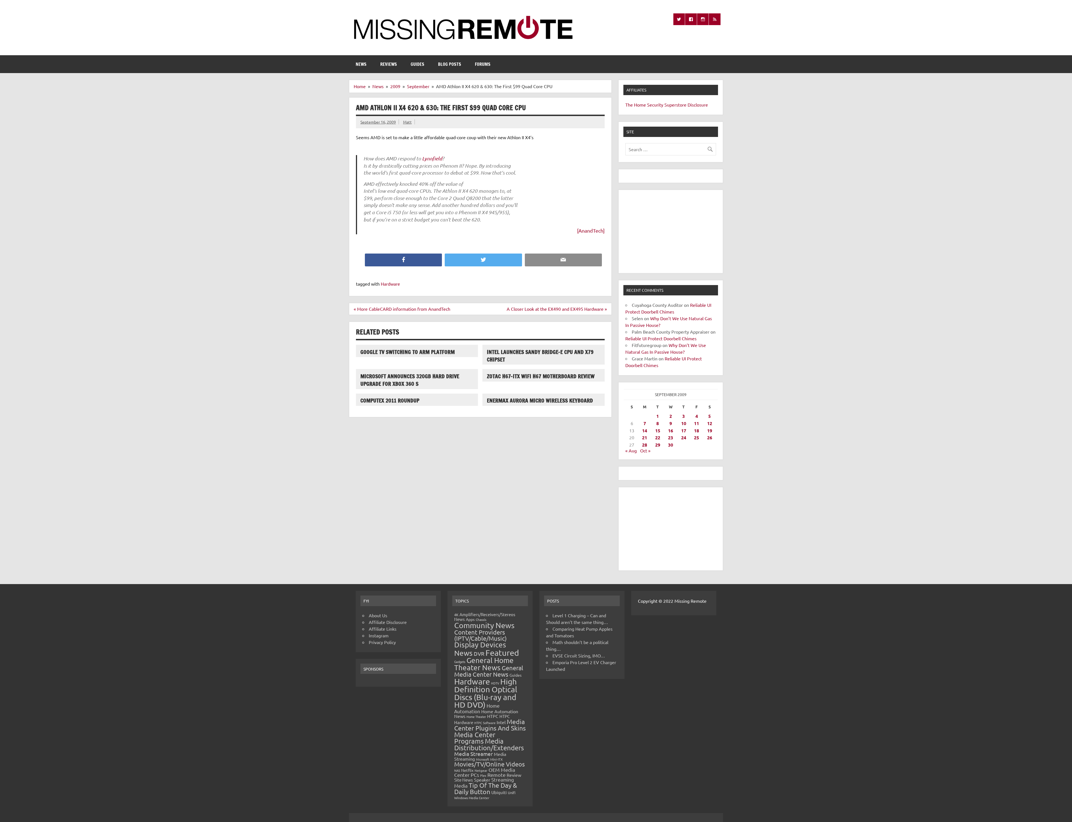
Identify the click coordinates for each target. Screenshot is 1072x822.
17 (683, 430)
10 (683, 423)
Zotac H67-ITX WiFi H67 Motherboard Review (541, 376)
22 (657, 437)
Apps (470, 619)
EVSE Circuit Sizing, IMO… (578, 655)
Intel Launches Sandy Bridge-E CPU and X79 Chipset (540, 355)
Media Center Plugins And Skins (490, 724)
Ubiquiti (499, 792)
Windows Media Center (471, 798)
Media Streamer (473, 753)
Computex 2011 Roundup (389, 400)
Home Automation (477, 708)
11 (696, 423)
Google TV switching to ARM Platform (407, 352)
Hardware (390, 283)
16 (670, 430)
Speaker (482, 779)
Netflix (467, 770)
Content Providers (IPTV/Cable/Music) (480, 635)
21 (644, 437)
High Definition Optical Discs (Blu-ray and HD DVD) (485, 693)
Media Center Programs (474, 738)
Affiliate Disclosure (388, 622)
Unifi (511, 792)
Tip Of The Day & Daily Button (485, 788)
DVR (479, 653)
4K (456, 614)
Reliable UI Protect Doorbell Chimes (661, 338)
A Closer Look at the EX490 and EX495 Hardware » (557, 309)
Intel (501, 722)
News (361, 64)
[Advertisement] (670, 231)
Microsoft (482, 759)
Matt (407, 121)
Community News (484, 625)
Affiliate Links (382, 628)
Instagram (379, 635)
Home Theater (476, 716)
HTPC (492, 716)
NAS (457, 770)
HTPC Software (485, 722)
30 (670, 445)
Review (514, 775)
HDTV (495, 683)
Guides (417, 64)
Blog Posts (449, 64)
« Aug (631, 450)
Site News (463, 779)
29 (657, 445)
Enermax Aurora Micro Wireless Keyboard (540, 400)
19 (709, 430)
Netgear (481, 770)
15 (657, 430)
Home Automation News (486, 713)
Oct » (645, 450)
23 (670, 437)
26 (709, 437)
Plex (483, 775)
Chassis (481, 619)
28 (644, 445)
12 (709, 423)
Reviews (388, 64)
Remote (496, 775)
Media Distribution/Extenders (489, 744)
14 (644, 430)
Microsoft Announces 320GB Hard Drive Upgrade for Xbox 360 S (409, 379)
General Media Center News (488, 671)
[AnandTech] (591, 230)
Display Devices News (480, 648)
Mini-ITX (496, 759)
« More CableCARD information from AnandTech (402, 309)
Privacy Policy (382, 642)
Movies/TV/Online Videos (489, 764)
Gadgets (459, 661)
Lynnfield (432, 158)
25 (696, 437)
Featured (502, 652)
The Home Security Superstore (655, 104)
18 (696, 430)
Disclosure (698, 104)
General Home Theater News (484, 664)
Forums (482, 64)
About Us (378, 615)
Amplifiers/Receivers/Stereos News (484, 617)
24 (683, 437)
